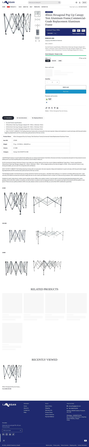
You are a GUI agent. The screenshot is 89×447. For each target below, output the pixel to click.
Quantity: (47, 79)
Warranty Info (48, 410)
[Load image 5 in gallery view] (37, 38)
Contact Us (26, 410)
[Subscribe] (20, 430)
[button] (76, 2)
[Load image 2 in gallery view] (37, 20)
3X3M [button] (47, 60)
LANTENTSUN (49, 12)
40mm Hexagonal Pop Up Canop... (59, 111)
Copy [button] (55, 33)
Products (13, 6)
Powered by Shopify (15, 445)
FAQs (25, 412)
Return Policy (48, 406)
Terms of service (64, 445)
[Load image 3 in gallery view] (37, 26)
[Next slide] (39, 41)
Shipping (47, 40)
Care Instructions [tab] (23, 117)
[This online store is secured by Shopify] (48, 100)
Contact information (82, 445)
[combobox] (42, 2)
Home (46, 111)
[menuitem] (34, 406)
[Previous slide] (35, 41)
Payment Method (49, 416)
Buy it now (65, 91)
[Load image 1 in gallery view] (37, 14)
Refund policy (49, 445)
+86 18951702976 (82, 6)
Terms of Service (49, 414)
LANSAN (8, 445)
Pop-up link (83, 58)
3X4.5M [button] (54, 60)
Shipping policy (73, 445)
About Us (26, 408)
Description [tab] (9, 117)
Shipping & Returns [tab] (38, 117)
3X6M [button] (60, 60)
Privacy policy (56, 445)
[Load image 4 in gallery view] (37, 32)
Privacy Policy (49, 412)
